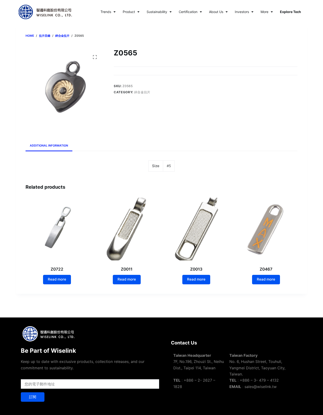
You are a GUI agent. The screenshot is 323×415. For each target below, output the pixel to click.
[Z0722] (57, 229)
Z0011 (126, 269)
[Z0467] (266, 229)
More (264, 12)
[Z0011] (126, 229)
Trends (105, 12)
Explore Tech (290, 12)
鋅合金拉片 (142, 92)
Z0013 (196, 269)
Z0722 (57, 269)
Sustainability (157, 12)
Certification (188, 12)
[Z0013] (196, 229)
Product (129, 12)
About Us (216, 12)
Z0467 (266, 269)
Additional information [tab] (49, 145)
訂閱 (32, 397)
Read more (57, 279)
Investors (242, 12)
